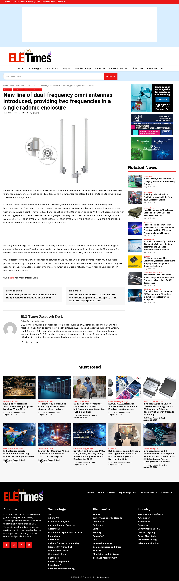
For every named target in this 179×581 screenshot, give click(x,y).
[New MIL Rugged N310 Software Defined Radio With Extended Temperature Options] (135, 213)
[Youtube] (37, 342)
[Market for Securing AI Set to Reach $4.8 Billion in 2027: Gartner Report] (54, 434)
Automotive (148, 176)
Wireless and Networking (33, 90)
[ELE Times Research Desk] (10, 328)
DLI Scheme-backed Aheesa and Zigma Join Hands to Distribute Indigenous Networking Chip (124, 455)
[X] (32, 342)
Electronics (148, 223)
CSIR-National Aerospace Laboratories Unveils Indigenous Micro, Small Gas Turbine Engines (89, 407)
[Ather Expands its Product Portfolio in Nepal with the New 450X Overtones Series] (135, 197)
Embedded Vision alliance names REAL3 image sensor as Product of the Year (31, 296)
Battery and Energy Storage (118, 401)
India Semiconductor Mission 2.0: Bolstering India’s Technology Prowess (18, 454)
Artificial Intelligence (10, 401)
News (12, 85)
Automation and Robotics (153, 272)
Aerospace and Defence (152, 289)
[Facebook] (22, 342)
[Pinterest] (21, 545)
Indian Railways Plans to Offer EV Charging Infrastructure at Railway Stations (159, 181)
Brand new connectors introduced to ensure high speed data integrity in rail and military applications (93, 297)
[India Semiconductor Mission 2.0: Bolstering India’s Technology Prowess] (19, 434)
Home (5, 85)
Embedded (147, 256)
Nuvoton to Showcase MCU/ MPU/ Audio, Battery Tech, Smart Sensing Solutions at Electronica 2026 (89, 455)
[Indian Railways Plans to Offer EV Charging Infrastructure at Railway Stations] (135, 181)
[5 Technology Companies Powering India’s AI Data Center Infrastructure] (54, 387)
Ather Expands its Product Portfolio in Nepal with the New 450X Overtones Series (158, 197)
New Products (18, 90)
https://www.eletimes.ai (32, 321)
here (11, 277)
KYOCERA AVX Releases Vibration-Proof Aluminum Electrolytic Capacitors (122, 406)
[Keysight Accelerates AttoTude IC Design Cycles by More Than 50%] (19, 387)
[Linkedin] (27, 342)
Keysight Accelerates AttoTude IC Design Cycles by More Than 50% (18, 406)
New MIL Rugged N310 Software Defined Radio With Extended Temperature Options (158, 213)
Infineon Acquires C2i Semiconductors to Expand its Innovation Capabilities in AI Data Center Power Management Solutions (159, 456)
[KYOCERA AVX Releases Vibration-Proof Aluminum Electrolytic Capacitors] (124, 387)
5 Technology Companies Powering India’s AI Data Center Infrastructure (52, 406)
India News (20, 85)
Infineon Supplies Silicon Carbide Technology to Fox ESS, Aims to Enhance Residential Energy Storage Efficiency (158, 409)
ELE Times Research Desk (16, 113)
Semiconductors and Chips (153, 401)
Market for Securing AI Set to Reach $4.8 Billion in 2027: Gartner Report (53, 454)
